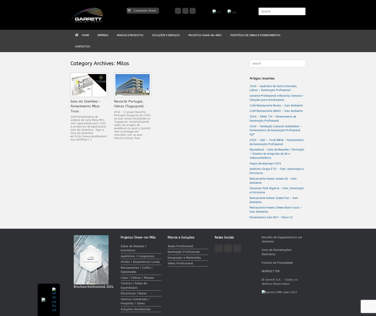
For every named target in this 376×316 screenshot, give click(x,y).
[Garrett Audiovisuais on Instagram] (185, 11)
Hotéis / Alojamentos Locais (140, 261)
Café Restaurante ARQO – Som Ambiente (276, 111)
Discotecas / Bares (134, 293)
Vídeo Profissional (180, 263)
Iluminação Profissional (184, 251)
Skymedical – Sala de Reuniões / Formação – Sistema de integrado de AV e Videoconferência (277, 153)
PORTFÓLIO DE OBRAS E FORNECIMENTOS (255, 35)
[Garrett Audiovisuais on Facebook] (178, 11)
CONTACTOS (82, 46)
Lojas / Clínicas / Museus (137, 277)
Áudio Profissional (180, 246)
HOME (85, 35)
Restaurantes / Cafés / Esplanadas (137, 270)
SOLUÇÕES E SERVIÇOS (166, 35)
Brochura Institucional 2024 (93, 287)
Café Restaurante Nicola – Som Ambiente (276, 105)
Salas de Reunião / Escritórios (134, 248)
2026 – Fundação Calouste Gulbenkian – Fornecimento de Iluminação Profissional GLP (276, 130)
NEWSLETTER (271, 271)
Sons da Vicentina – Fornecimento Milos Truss (85, 106)
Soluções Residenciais (136, 309)
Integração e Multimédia (184, 257)
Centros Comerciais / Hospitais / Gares (135, 301)
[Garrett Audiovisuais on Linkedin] (193, 11)
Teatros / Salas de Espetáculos (134, 285)
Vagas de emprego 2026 (265, 163)
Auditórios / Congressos (137, 256)
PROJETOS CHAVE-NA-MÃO (205, 35)
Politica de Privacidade (277, 262)
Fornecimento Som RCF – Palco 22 (271, 217)
